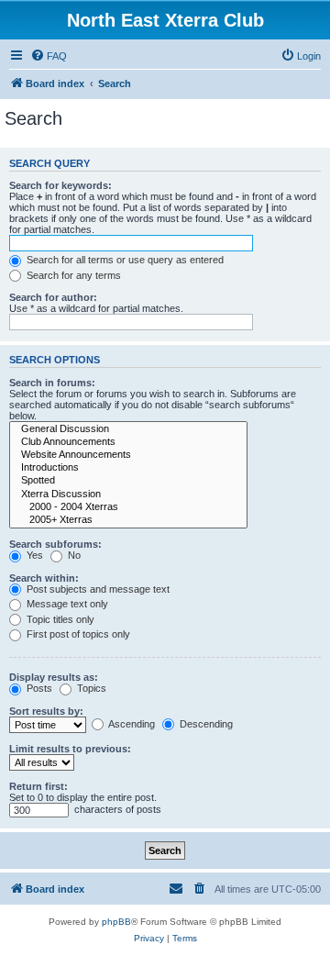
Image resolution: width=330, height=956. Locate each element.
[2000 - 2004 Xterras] (128, 507)
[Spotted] (128, 480)
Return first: (38, 786)
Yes (33, 555)
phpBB (116, 922)
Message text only (66, 603)
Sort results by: (46, 711)
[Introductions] (128, 467)
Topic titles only (59, 619)
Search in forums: (52, 382)
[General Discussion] (128, 429)
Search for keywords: (60, 185)
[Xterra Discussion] (128, 494)
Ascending (130, 723)
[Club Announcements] (128, 442)
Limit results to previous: (70, 748)
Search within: (44, 578)
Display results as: (53, 677)
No (73, 555)
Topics (90, 688)
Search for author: (53, 297)
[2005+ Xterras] (128, 520)
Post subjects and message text (97, 589)
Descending (205, 723)
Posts (38, 688)
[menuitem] (48, 56)
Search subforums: (55, 544)
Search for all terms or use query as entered (124, 259)
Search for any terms (72, 275)
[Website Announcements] (128, 455)
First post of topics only (77, 633)
